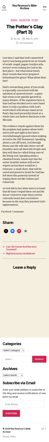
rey (18, 38)
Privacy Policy (9, 436)
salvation (24, 20)
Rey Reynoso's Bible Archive (24, 7)
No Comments (26, 43)
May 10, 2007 (32, 38)
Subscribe (11, 413)
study (34, 20)
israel (14, 20)
